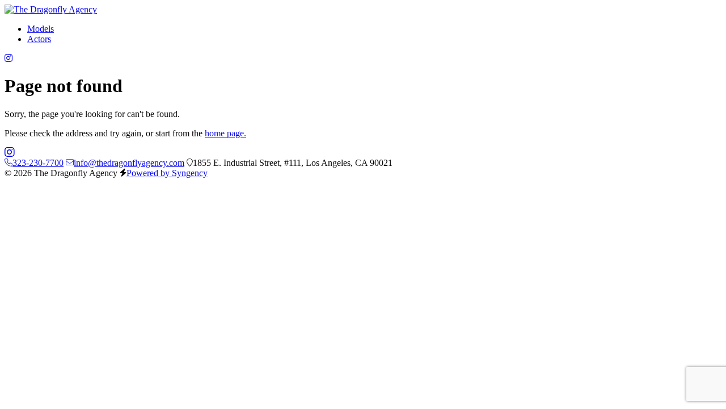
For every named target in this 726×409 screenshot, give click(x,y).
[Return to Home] (51, 9)
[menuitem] (40, 29)
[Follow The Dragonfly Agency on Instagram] (8, 58)
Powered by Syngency (167, 173)
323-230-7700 (38, 163)
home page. (225, 133)
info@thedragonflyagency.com (129, 163)
